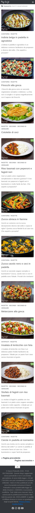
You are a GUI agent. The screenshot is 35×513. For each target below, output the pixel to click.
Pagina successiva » (24, 461)
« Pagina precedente (10, 458)
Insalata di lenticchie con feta (16, 345)
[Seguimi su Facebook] (13, 508)
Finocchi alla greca (11, 85)
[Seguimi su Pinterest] (19, 508)
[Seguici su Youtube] (22, 508)
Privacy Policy (24, 502)
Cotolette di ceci (9, 132)
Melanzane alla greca (12, 311)
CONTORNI (5, 34)
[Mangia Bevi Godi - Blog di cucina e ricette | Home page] (6, 2)
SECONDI (12, 126)
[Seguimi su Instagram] (16, 508)
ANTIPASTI (5, 342)
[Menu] (33, 2)
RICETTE (14, 34)
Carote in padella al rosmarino (17, 440)
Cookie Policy (17, 504)
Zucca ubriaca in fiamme (14, 219)
